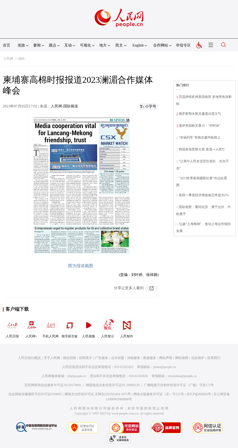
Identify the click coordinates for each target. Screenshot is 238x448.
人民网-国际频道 (64, 106)
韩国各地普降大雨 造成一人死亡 (202, 149)
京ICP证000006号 (198, 394)
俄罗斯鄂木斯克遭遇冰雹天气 (200, 114)
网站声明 (165, 358)
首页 (6, 45)
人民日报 (12, 336)
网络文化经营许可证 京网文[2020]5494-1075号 (98, 394)
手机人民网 (50, 336)
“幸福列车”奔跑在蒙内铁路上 (200, 137)
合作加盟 (117, 358)
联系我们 (213, 358)
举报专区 (183, 45)
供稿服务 (133, 358)
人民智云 (107, 336)
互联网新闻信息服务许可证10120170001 (52, 385)
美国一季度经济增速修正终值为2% (204, 195)
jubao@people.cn (164, 367)
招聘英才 (85, 358)
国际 (21, 58)
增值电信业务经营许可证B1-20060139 (112, 385)
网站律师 (181, 358)
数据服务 (149, 358)
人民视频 (88, 336)
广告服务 (101, 358)
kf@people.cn (77, 376)
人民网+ (31, 336)
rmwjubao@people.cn (182, 376)
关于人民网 (52, 358)
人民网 (8, 58)
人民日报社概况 (29, 358)
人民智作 (126, 336)
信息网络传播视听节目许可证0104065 (35, 394)
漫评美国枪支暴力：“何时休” (200, 125)
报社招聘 (69, 358)
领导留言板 (69, 336)
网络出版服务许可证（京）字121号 (158, 394)
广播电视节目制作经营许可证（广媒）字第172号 (179, 385)
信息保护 (197, 358)
